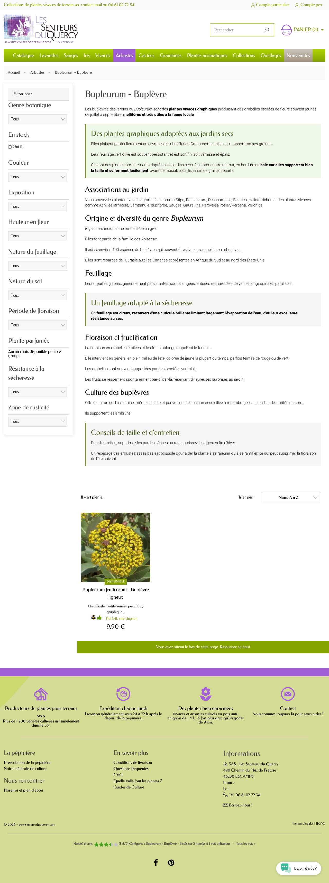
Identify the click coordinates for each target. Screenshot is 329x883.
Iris (197, 205)
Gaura (188, 205)
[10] (116, 844)
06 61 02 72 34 (121, 5)
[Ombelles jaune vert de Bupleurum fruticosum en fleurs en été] (115, 547)
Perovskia (210, 205)
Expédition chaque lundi (123, 708)
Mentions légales (303, 824)
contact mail (91, 5)
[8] (111, 844)
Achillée (106, 205)
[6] (106, 844)
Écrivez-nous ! (240, 805)
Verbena (239, 205)
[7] (109, 844)
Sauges (175, 205)
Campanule (139, 205)
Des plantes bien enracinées (205, 708)
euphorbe (159, 205)
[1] (94, 844)
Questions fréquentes (131, 768)
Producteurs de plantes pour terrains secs (41, 712)
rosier (225, 205)
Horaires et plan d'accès (23, 790)
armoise (121, 205)
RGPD (320, 824)
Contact (288, 708)
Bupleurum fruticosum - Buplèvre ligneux (116, 593)
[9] (114, 844)
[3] (99, 844)
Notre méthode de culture (25, 768)
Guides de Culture (129, 787)
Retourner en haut (235, 647)
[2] (96, 844)
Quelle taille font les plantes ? (138, 781)
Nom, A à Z (298, 497)
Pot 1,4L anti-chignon (121, 618)
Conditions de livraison (133, 762)
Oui (18, 146)
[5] (104, 844)
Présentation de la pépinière (27, 762)
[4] (101, 844)
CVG (118, 775)
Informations (241, 753)
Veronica (255, 205)
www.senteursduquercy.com (37, 825)
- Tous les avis (164, 844)
